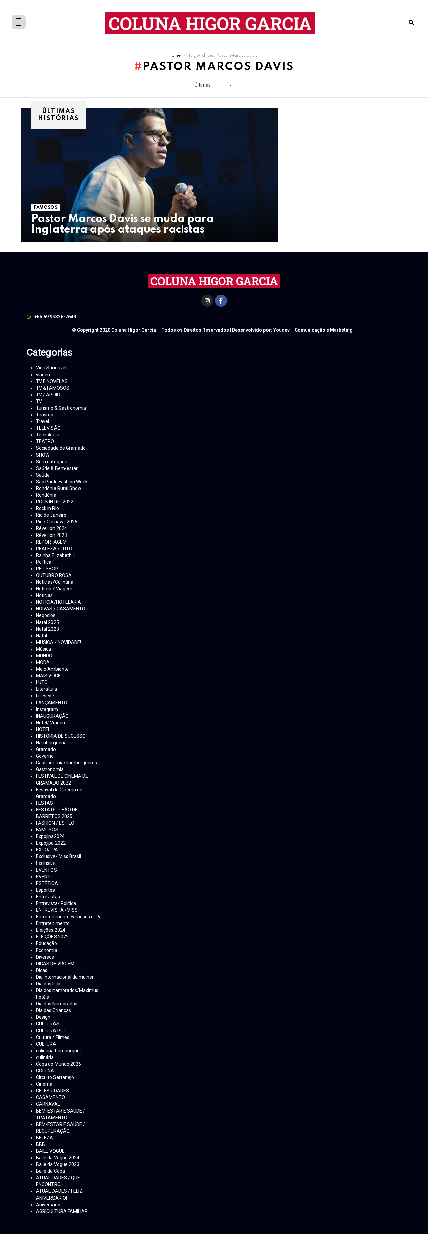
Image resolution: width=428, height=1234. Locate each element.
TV (39, 401)
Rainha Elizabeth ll (55, 555)
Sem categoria (51, 461)
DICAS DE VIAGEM (55, 963)
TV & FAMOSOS (52, 388)
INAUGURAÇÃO (52, 716)
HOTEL (43, 729)
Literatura (46, 689)
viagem (44, 374)
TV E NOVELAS (52, 381)
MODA (43, 662)
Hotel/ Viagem (51, 722)
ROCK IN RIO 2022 (54, 501)
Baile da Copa (50, 1171)
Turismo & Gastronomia (61, 408)
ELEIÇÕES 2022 (52, 936)
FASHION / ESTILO (55, 823)
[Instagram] (207, 301)
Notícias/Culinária (54, 582)
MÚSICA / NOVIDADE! (58, 642)
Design (43, 1017)
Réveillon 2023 (51, 535)
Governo (45, 756)
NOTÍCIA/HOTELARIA (58, 602)
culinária (45, 1057)
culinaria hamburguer (58, 1050)
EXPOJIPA (47, 849)
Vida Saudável (51, 368)
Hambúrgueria (51, 742)
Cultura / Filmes (52, 1037)
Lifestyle (45, 695)
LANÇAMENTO (51, 702)
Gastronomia (50, 769)
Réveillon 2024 (51, 528)
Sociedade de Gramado (61, 448)
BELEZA (44, 1137)
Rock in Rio (47, 508)
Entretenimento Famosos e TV (68, 916)
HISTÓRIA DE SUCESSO (61, 736)
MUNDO (44, 655)
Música (43, 649)
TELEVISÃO (48, 428)
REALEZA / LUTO (54, 548)
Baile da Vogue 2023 (57, 1164)
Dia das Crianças (53, 1010)
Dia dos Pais (49, 983)
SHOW (42, 455)
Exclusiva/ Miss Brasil (58, 856)
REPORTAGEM (51, 542)
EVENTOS (46, 870)
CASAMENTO (50, 1097)
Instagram (47, 709)
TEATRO (45, 441)
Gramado (46, 749)
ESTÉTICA (47, 883)
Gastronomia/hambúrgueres (66, 762)
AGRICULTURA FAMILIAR (62, 1211)
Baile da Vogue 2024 (57, 1157)
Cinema (44, 1084)
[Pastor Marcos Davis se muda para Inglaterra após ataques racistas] (149, 175)
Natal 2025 (47, 622)
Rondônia (46, 495)
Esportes (45, 890)
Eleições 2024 (50, 930)
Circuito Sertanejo (55, 1077)
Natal (41, 635)
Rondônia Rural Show (58, 488)
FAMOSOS (45, 207)
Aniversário (48, 1204)
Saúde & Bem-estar (57, 468)
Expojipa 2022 (51, 843)
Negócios (46, 615)
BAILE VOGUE (50, 1151)
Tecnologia (47, 434)
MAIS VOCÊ (48, 675)
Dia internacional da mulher (65, 977)
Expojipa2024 (50, 836)
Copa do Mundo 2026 (58, 1064)
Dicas (41, 970)
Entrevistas (48, 896)
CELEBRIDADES (52, 1090)
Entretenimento (53, 923)
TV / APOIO (48, 394)
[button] (411, 23)
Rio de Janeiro (51, 515)
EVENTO (45, 876)
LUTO (42, 682)
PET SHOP (47, 568)
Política (43, 562)
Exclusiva (46, 863)
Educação (46, 943)
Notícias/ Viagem (54, 588)
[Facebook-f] (221, 301)
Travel (42, 421)
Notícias (44, 595)
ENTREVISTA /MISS (57, 910)
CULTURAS (47, 1023)
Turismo (45, 414)
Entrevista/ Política (56, 903)
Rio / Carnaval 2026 (56, 521)
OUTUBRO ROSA (54, 575)
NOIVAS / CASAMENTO (60, 608)
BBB (40, 1144)
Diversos (45, 957)
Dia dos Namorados (56, 1003)
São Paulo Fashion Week (62, 481)
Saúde (43, 475)
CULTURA (46, 1044)
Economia (46, 950)
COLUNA (45, 1070)
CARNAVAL (48, 1104)
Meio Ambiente (52, 669)
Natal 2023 (47, 629)
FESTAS (44, 803)
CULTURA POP (51, 1030)
